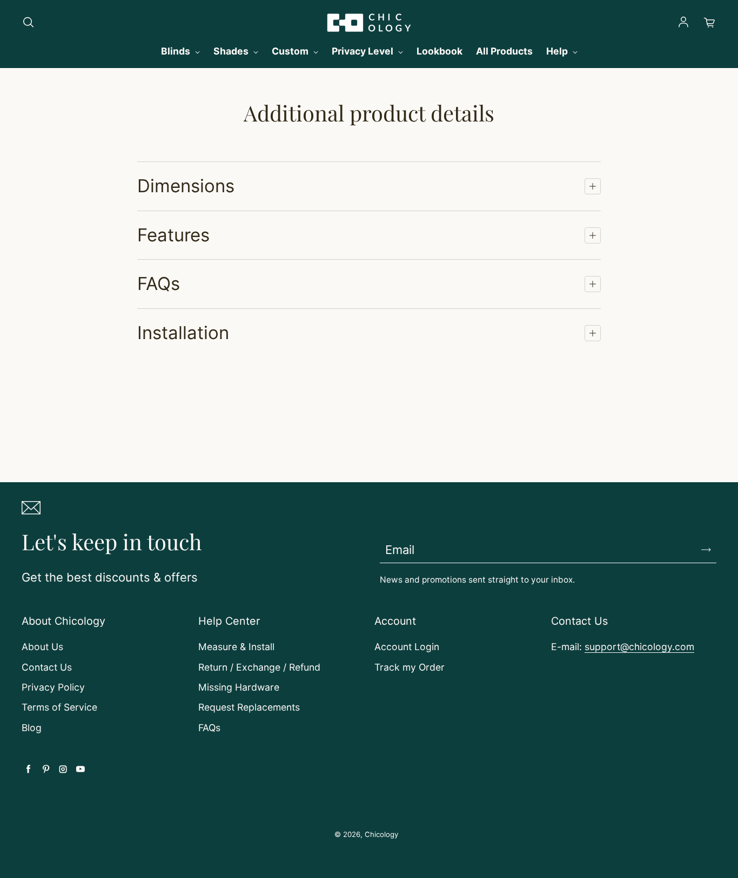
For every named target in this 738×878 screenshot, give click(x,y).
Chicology (381, 834)
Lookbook (439, 51)
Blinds (176, 51)
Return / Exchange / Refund (259, 667)
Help (558, 51)
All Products (504, 51)
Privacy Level (363, 51)
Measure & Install (236, 646)
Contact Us (47, 667)
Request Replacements (249, 707)
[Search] (28, 22)
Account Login (406, 646)
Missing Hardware (238, 687)
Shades (232, 51)
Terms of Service (59, 707)
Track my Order (409, 667)
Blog (32, 727)
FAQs (209, 727)
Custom (291, 51)
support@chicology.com (639, 646)
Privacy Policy (53, 687)
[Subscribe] (706, 549)
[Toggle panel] (593, 186)
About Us (42, 646)
